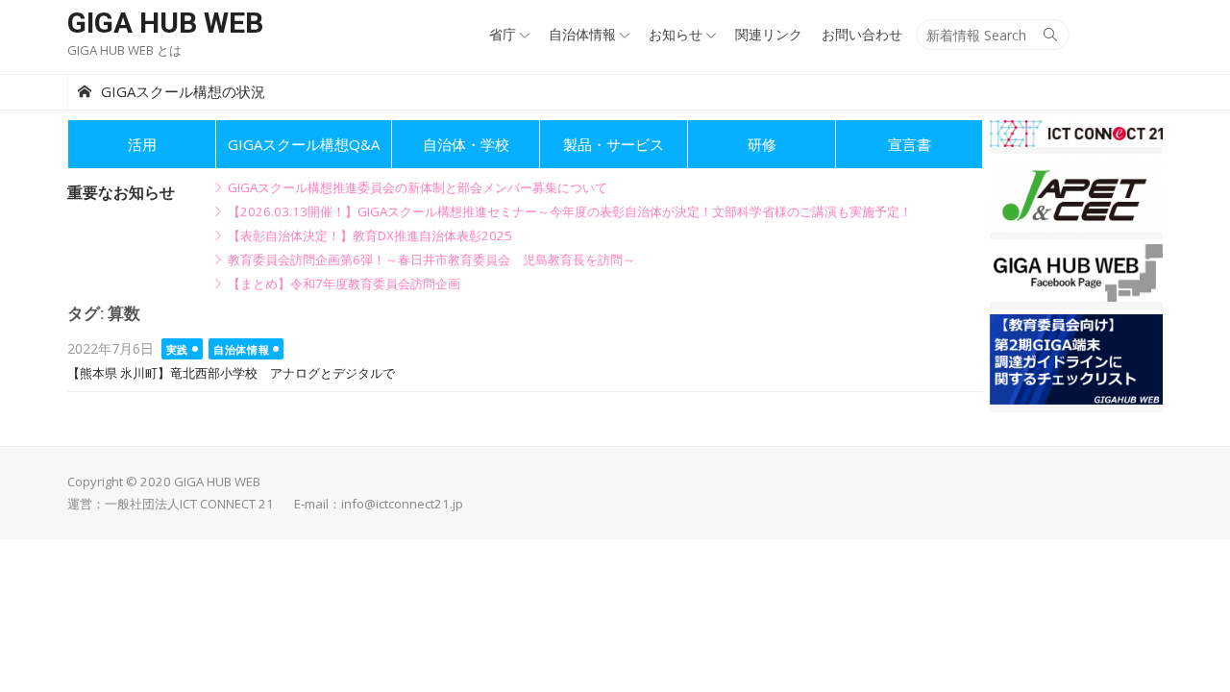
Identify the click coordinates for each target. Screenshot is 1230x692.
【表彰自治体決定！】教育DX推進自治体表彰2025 (370, 235)
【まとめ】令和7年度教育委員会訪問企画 (344, 283)
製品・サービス (613, 144)
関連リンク (768, 34)
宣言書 (909, 144)
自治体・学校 (466, 144)
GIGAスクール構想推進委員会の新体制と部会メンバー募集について (417, 187)
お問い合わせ (862, 34)
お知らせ (675, 34)
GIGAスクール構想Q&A (304, 144)
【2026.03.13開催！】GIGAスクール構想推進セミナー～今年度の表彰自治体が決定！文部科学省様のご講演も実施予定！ (570, 211)
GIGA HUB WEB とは (124, 50)
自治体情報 (582, 34)
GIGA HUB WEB (165, 22)
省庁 (502, 34)
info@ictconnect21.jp (402, 503)
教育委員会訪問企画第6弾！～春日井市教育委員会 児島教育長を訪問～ (431, 259)
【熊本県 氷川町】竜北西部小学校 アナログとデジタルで (231, 373)
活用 (142, 144)
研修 (762, 144)
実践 (177, 349)
